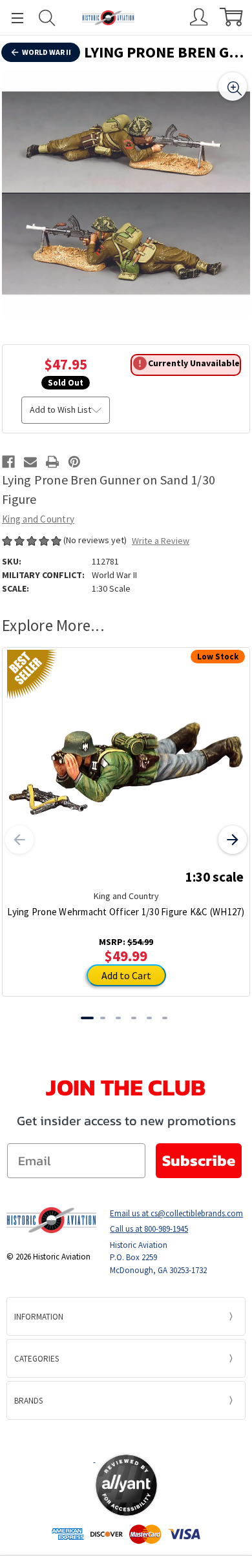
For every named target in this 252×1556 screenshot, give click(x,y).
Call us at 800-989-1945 (149, 1228)
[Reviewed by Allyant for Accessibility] (126, 1485)
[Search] (47, 18)
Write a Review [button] (160, 540)
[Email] (30, 462)
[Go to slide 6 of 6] (165, 1018)
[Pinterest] (74, 462)
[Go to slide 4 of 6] (134, 1018)
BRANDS (28, 1400)
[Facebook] (8, 462)
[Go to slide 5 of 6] (149, 1018)
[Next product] (232, 839)
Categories (36, 1358)
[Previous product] (19, 839)
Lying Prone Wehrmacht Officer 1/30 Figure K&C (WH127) (125, 912)
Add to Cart (126, 975)
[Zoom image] (232, 86)
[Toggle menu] (11, 18)
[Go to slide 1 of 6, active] (87, 1018)
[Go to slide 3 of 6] (118, 1018)
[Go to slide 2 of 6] (102, 1018)
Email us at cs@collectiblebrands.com (176, 1213)
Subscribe (198, 1160)
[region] (126, 193)
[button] (126, 1436)
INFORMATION (38, 1316)
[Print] (52, 462)
